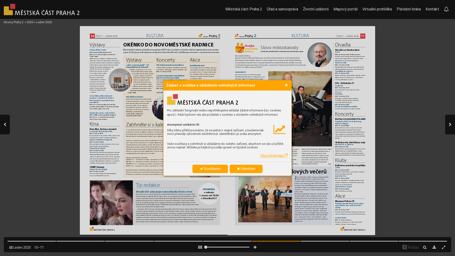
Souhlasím (212, 169)
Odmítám (247, 169)
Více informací (272, 155)
